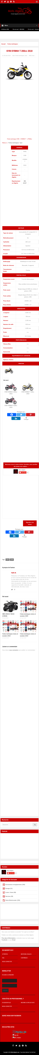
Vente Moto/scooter (11, 900)
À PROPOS (5, 954)
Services (7, 896)
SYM (12, 559)
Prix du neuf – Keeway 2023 (22, 29)
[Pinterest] (30, 414)
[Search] (35, 824)
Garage (7, 888)
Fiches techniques (12, 44)
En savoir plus (6, 1002)
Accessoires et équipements (13, 884)
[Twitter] (21, 414)
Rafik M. (13, 573)
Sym (26, 55)
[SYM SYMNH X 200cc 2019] (10, 386)
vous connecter (13, 650)
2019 (7, 559)
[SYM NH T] (9, 370)
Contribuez (24, 958)
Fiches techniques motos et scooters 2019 (28, 635)
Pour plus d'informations (9, 938)
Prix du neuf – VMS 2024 (7, 29)
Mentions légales (26, 954)
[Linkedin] (15, 418)
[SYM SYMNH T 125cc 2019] (27, 386)
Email (13, 940)
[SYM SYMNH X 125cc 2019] (10, 400)
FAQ (3, 958)
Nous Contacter (7, 961)
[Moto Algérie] (19, 11)
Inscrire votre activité (28, 1002)
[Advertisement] (19, 18)
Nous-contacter (7, 1006)
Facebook (4, 940)
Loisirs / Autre (9, 892)
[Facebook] (11, 414)
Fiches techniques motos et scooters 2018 (10, 635)
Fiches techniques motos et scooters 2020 (28, 615)
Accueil (3, 44)
